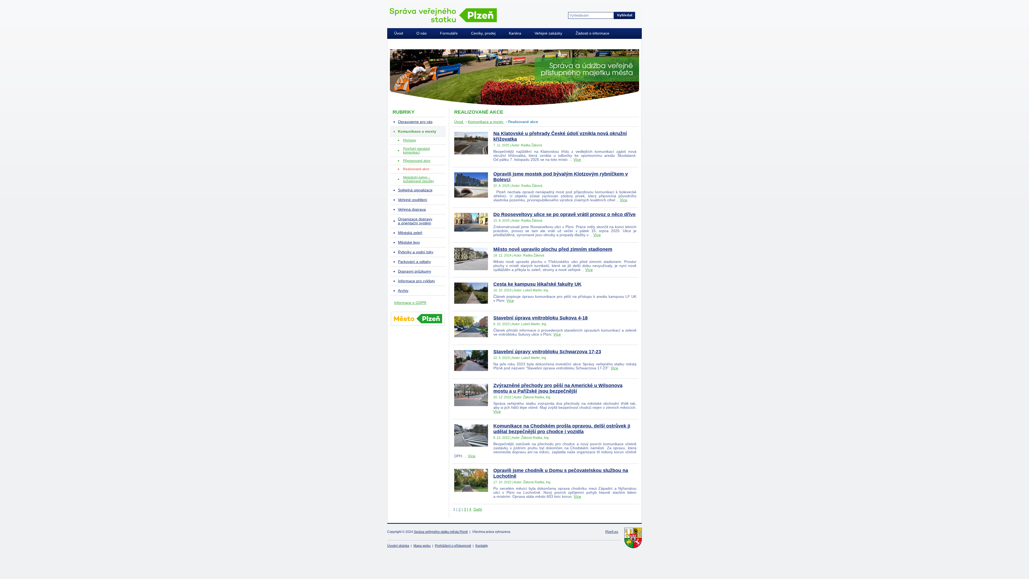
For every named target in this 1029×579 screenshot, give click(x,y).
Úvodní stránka (398, 546)
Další (478, 509)
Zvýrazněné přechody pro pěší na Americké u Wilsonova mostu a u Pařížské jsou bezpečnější (557, 388)
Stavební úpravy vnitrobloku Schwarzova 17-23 (547, 351)
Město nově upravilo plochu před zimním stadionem (552, 249)
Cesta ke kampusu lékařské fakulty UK (537, 284)
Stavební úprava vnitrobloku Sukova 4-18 (540, 318)
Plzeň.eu (611, 532)
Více (577, 160)
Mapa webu (422, 546)
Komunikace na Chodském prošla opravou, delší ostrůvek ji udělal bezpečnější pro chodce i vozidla (561, 428)
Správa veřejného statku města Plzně (441, 532)
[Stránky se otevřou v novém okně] (418, 327)
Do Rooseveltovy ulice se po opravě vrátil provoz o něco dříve (564, 214)
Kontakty (481, 546)
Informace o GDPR (410, 303)
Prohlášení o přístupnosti (453, 546)
